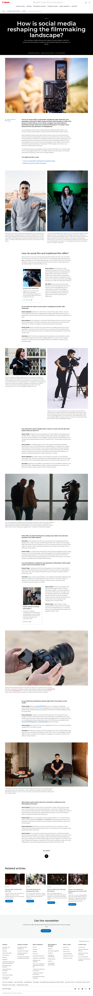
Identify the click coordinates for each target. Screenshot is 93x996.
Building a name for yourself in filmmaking (34, 163)
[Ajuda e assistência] (70, 6)
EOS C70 (49, 819)
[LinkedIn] (82, 988)
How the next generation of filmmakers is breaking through (39, 161)
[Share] (46, 856)
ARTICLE (46, 18)
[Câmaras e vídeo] (25, 6)
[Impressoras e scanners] (46, 6)
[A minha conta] (86, 2)
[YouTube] (89, 988)
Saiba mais (9, 901)
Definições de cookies (22, 985)
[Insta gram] (78, 988)
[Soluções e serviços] (58, 6)
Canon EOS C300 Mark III (29, 722)
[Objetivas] (32, 6)
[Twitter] (86, 988)
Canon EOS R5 (51, 689)
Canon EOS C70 (17, 690)
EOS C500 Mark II (44, 722)
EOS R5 (39, 819)
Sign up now (46, 930)
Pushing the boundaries (33, 53)
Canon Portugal (6, 988)
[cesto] (89, 2)
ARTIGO (70, 886)
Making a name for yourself (47, 53)
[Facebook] (75, 988)
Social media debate (60, 53)
